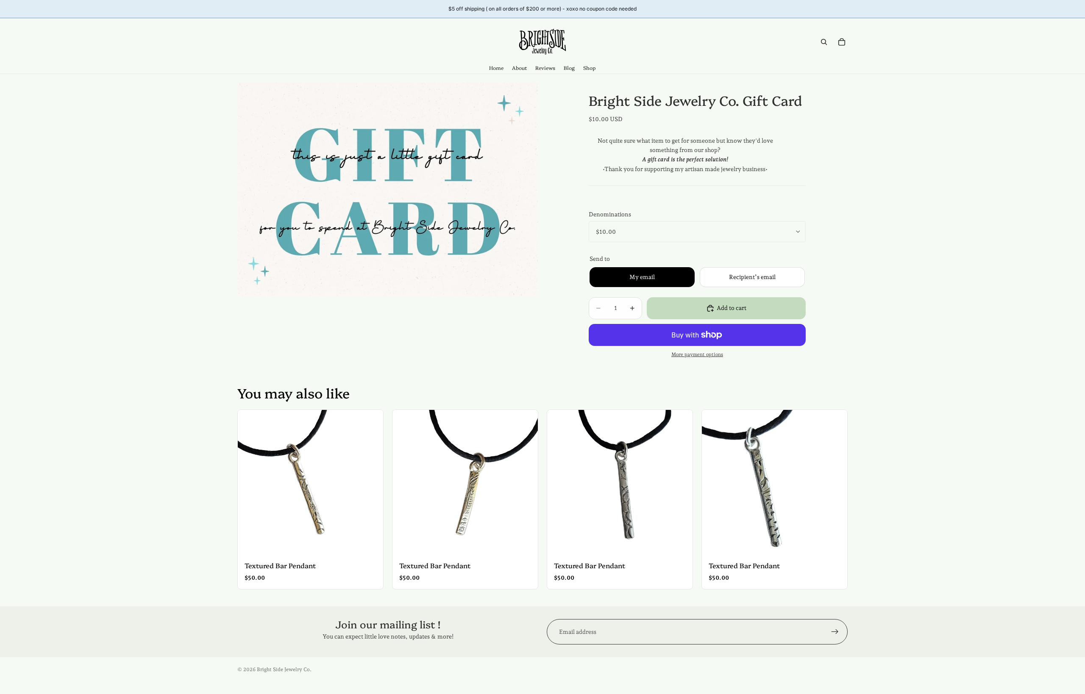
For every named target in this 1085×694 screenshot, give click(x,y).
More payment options (697, 354)
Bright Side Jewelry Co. (284, 669)
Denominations (610, 214)
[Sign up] (835, 632)
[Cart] (841, 42)
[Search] (824, 42)
